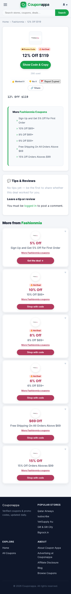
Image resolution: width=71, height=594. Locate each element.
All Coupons (9, 553)
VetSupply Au (45, 521)
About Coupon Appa (49, 547)
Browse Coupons (47, 573)
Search (62, 12)
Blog (40, 567)
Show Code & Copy (35, 64)
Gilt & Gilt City (45, 526)
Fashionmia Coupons (33, 112)
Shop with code (35, 306)
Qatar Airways (46, 511)
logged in (30, 205)
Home (5, 21)
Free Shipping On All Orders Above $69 (38, 148)
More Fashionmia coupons (35, 253)
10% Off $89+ (26, 128)
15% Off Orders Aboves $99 (35, 156)
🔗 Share (35, 88)
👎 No (33, 81)
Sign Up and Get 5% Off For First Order (37, 120)
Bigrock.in (43, 532)
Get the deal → (35, 260)
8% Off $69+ (26, 134)
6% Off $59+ (26, 140)
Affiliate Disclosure (48, 562)
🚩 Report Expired (50, 81)
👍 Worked (18, 81)
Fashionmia (18, 21)
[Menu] (5, 4)
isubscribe (43, 516)
